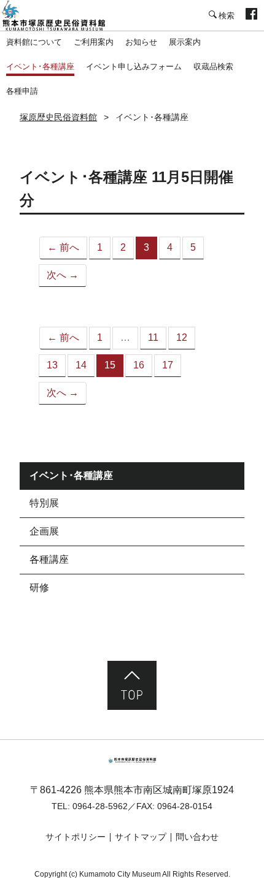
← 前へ (63, 247)
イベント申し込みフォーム (134, 66)
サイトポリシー (75, 837)
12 (181, 337)
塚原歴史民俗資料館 (61, 15)
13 (52, 365)
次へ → (63, 275)
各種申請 (22, 91)
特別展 (44, 503)
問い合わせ (197, 837)
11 (153, 337)
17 (167, 365)
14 (81, 365)
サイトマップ (140, 837)
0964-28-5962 (100, 806)
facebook (251, 15)
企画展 (44, 531)
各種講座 (49, 559)
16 (138, 365)
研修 (39, 587)
